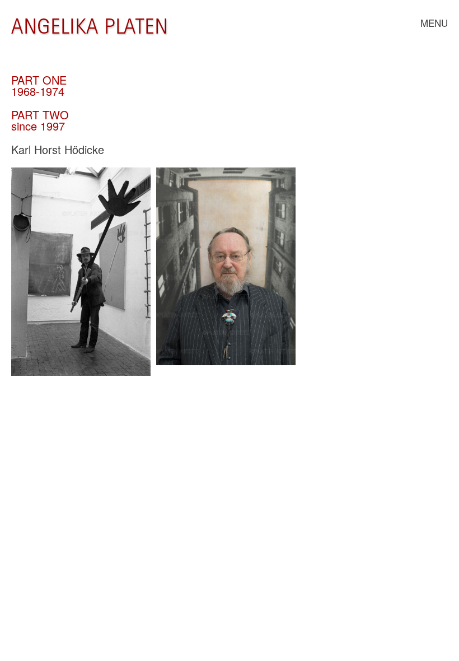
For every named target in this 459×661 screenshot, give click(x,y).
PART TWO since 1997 (40, 120)
